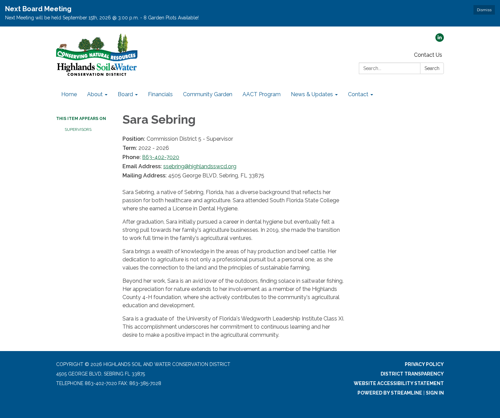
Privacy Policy (424, 364)
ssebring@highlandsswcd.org (199, 166)
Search (431, 68)
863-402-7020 (160, 157)
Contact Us (428, 55)
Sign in (435, 393)
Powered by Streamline (389, 393)
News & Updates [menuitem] (312, 94)
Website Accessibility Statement (399, 383)
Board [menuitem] (125, 94)
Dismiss (484, 9)
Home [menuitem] (69, 94)
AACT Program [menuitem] (262, 94)
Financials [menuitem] (160, 94)
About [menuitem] (95, 94)
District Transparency (412, 374)
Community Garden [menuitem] (207, 94)
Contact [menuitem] (358, 94)
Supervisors (78, 129)
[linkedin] (439, 40)
